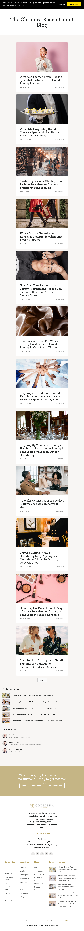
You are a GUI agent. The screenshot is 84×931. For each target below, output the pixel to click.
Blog (36, 867)
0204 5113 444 (43, 833)
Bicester (23, 867)
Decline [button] (62, 4)
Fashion (8, 893)
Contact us (38, 871)
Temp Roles (9, 873)
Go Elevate (55, 925)
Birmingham (24, 875)
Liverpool (23, 882)
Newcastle (24, 893)
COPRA (65, 921)
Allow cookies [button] (74, 4)
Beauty (7, 889)
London (23, 871)
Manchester (24, 878)
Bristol (22, 889)
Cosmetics (9, 897)
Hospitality (9, 900)
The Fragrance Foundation (40, 921)
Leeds (22, 886)
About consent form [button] (17, 5)
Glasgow (23, 897)
